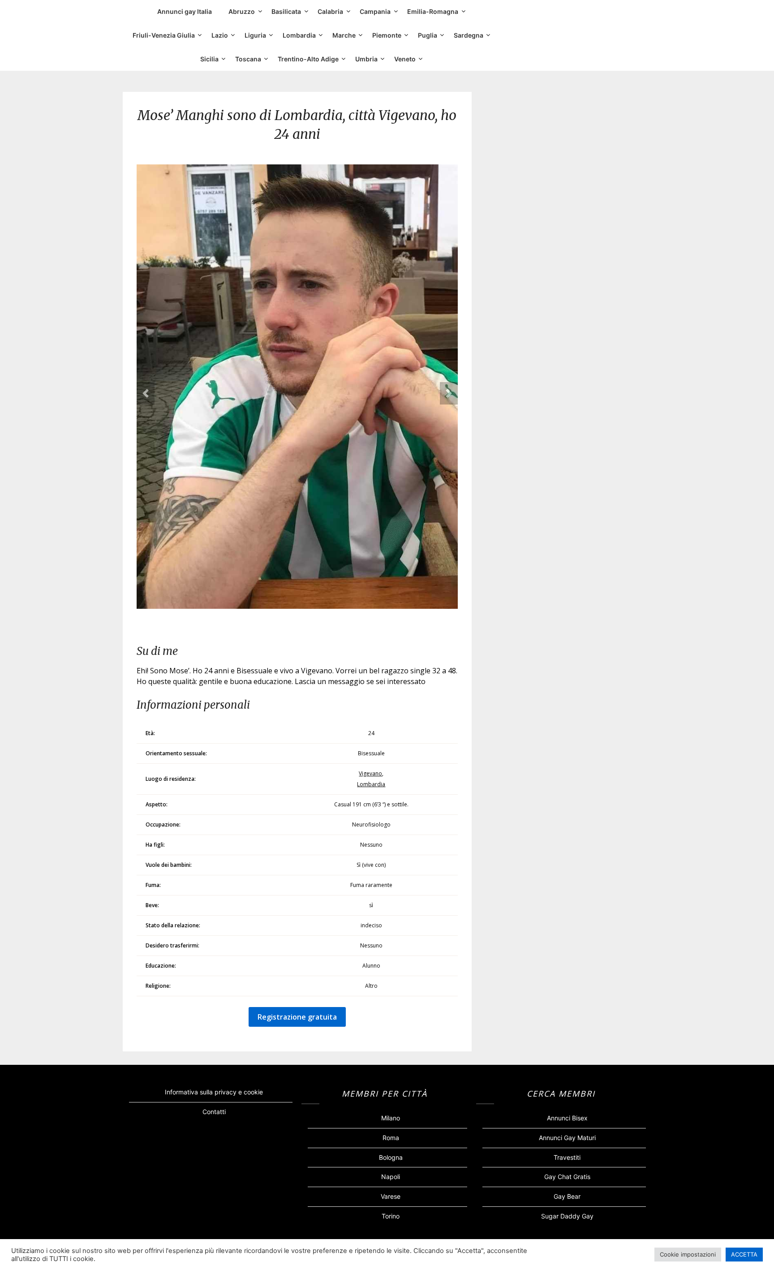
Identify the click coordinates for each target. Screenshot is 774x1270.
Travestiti (567, 1157)
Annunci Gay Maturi (567, 1137)
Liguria (255, 35)
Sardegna (468, 35)
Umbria (366, 59)
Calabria (330, 11)
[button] (146, 393)
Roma (391, 1137)
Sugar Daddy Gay (567, 1216)
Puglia (427, 35)
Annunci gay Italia (184, 11)
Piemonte (386, 35)
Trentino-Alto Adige (308, 59)
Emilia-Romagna (432, 11)
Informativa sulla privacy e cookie (214, 1092)
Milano (390, 1118)
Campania (375, 11)
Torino (391, 1216)
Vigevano (370, 773)
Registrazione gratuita (297, 1017)
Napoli (390, 1176)
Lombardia (299, 35)
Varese (390, 1196)
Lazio (219, 35)
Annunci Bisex (567, 1118)
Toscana (248, 59)
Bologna (391, 1157)
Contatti (214, 1111)
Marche (344, 35)
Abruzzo (241, 11)
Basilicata (286, 11)
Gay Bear (567, 1196)
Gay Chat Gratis (567, 1176)
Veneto (405, 59)
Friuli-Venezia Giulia (164, 35)
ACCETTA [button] (744, 1254)
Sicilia (209, 59)
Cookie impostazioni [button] (688, 1254)
